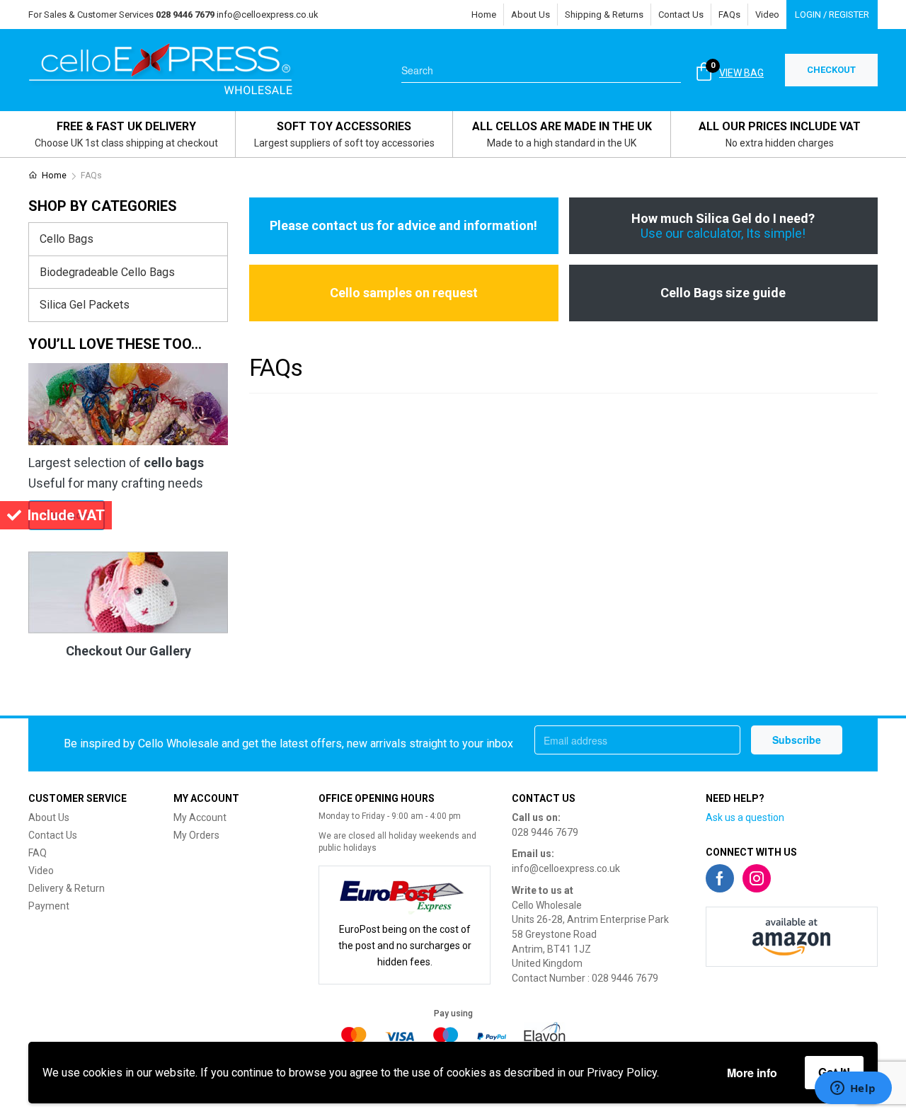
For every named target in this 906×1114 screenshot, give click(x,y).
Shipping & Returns (604, 14)
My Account (199, 817)
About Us (530, 14)
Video (767, 14)
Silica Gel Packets (85, 304)
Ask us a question (745, 817)
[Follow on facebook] (720, 878)
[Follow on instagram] (756, 878)
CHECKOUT (831, 69)
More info (752, 1072)
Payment (48, 906)
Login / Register (832, 14)
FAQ (37, 853)
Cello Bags (66, 239)
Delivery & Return (66, 888)
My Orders (196, 835)
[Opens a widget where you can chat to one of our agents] (853, 1089)
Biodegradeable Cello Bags (107, 272)
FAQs (729, 14)
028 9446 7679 (545, 832)
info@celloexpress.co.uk (268, 14)
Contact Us (681, 14)
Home (483, 14)
